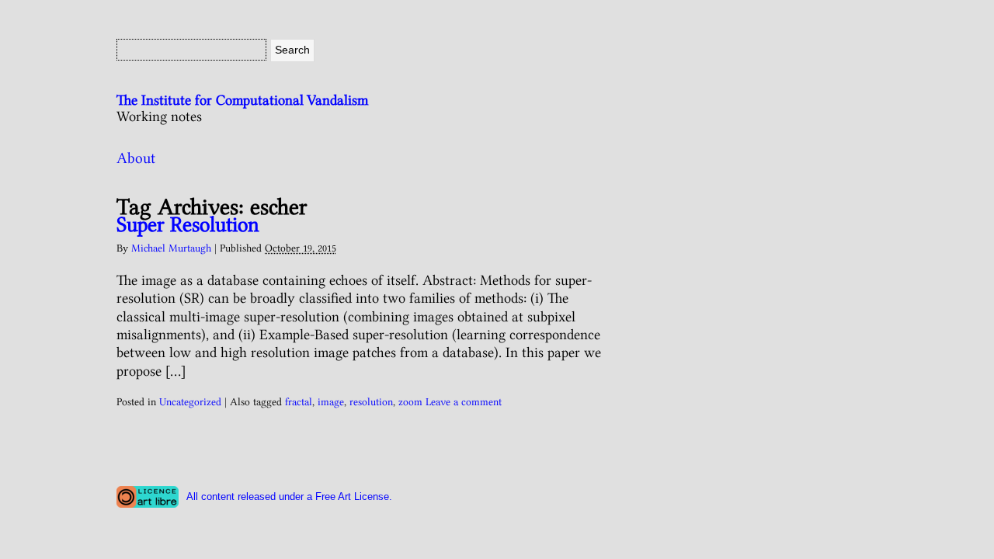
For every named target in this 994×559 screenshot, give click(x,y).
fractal (298, 401)
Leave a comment (464, 401)
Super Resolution (187, 224)
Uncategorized (190, 401)
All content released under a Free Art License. (289, 496)
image (331, 401)
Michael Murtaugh (171, 247)
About (135, 158)
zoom (410, 401)
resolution (371, 401)
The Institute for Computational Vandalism (242, 100)
